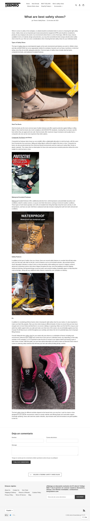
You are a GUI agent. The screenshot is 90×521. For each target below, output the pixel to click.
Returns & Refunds (24, 492)
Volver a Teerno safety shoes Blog (46, 474)
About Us (7, 490)
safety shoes (21, 412)
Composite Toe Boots (18, 137)
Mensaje (14, 445)
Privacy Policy (9, 495)
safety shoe (22, 46)
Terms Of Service (21, 495)
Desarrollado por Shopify (79, 515)
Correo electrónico (51, 437)
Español (9, 510)
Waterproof (15, 201)
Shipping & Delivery (10, 492)
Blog (29, 495)
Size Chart (25, 490)
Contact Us (16, 490)
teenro (71, 515)
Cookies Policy (36, 492)
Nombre (14, 437)
